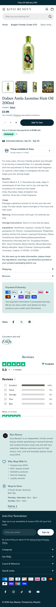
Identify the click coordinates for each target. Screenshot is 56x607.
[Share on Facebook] (13, 322)
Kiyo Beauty (15, 602)
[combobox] (28, 16)
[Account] (46, 9)
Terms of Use (35, 540)
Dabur (12, 107)
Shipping (17, 115)
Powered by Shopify (31, 602)
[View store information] (49, 150)
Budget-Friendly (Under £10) (24, 24)
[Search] (50, 16)
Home (5, 24)
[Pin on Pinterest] (29, 322)
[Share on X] (21, 322)
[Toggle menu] (3, 9)
